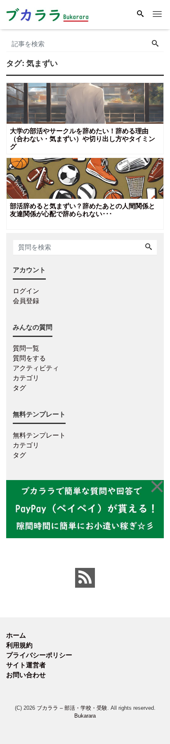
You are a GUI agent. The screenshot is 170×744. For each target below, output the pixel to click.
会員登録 (26, 300)
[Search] (140, 14)
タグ (19, 387)
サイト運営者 (26, 665)
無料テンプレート (39, 435)
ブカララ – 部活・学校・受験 (72, 708)
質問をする (29, 358)
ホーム (16, 635)
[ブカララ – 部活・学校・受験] (47, 13)
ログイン (26, 290)
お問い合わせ (26, 674)
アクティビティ (36, 368)
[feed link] (85, 578)
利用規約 (19, 645)
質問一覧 (26, 348)
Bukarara (85, 716)
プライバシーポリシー (39, 655)
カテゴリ (26, 377)
